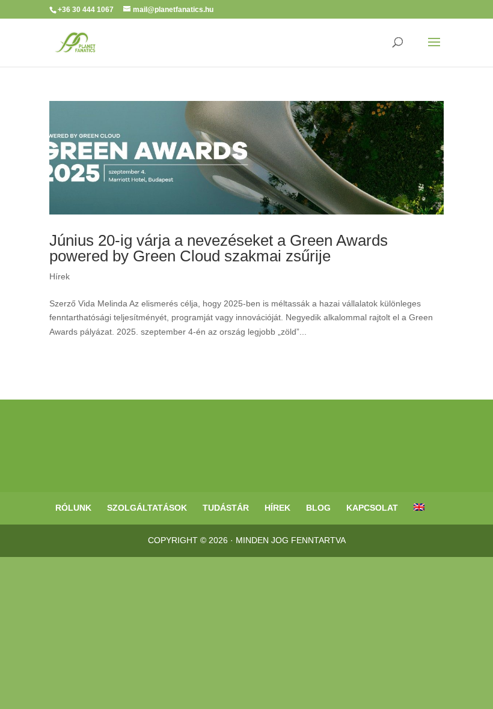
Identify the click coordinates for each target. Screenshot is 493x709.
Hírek (59, 276)
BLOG (318, 508)
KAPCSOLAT (372, 508)
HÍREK (277, 508)
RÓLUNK (73, 508)
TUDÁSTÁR (226, 508)
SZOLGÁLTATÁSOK (147, 508)
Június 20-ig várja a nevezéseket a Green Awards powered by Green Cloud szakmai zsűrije (218, 248)
